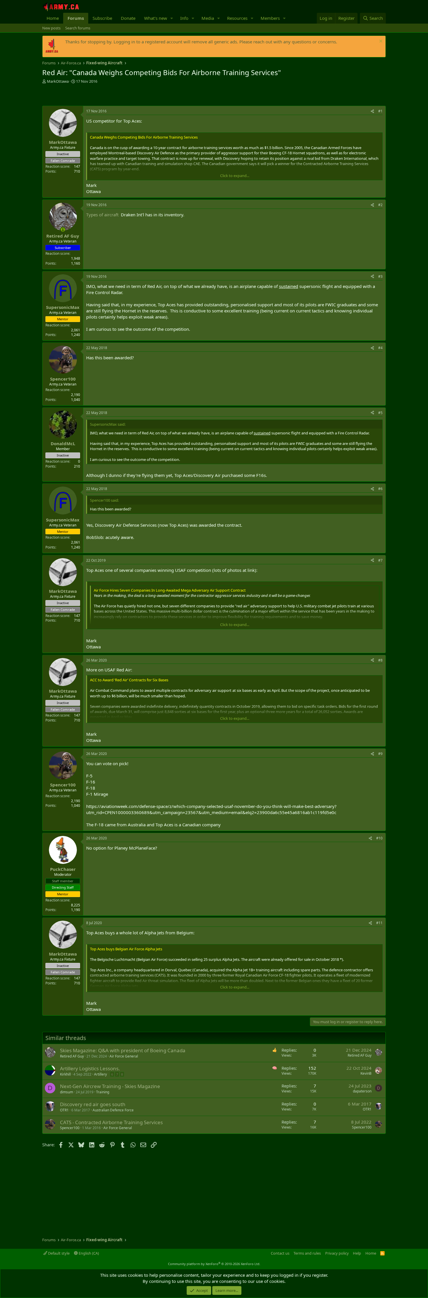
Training (102, 1092)
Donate (128, 18)
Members (270, 18)
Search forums (77, 28)
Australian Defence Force (113, 1110)
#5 (380, 412)
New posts (51, 28)
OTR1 (64, 1110)
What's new (155, 18)
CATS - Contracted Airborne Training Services (111, 1122)
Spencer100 (69, 1127)
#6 (380, 488)
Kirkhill (65, 1074)
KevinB (366, 1073)
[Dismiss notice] (380, 42)
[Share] (372, 111)
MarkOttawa (58, 81)
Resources (237, 18)
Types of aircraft (102, 214)
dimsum (66, 1092)
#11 (379, 922)
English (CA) (88, 1253)
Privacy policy (337, 1253)
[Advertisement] (110, 95)
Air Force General (123, 1056)
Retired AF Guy (72, 1056)
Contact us (280, 1253)
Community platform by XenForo (214, 1264)
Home (53, 18)
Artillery (100, 1074)
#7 (380, 560)
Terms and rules (307, 1253)
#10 (379, 838)
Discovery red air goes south (92, 1104)
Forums (76, 18)
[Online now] (63, 229)
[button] (172, 18)
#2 (380, 204)
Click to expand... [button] (234, 175)
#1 (380, 111)
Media (207, 18)
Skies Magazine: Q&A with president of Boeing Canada (122, 1050)
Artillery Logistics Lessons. (90, 1068)
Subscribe (102, 18)
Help (357, 1253)
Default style (58, 1253)
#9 (380, 753)
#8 (380, 660)
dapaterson (362, 1091)
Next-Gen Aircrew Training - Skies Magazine (110, 1086)
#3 (380, 276)
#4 (380, 347)
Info (184, 18)
